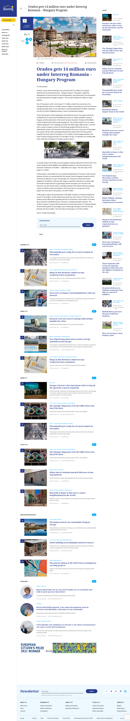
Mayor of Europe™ (4, 50)
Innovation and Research (72, 708)
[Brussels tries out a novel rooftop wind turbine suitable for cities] (35, 323)
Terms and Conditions (53, 718)
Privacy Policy (66, 718)
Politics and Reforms (46, 708)
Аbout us (4, 32)
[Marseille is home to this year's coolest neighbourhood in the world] (35, 497)
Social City (5, 44)
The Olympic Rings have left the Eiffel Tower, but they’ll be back (72, 407)
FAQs (42, 718)
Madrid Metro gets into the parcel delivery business (112, 314)
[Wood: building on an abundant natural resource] (35, 547)
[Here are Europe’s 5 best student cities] (107, 325)
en (24, 21)
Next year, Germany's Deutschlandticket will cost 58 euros (72, 294)
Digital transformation (71, 706)
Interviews (5, 54)
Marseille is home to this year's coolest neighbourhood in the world (67, 494)
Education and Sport (98, 708)
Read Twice (5, 46)
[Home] (21, 8)
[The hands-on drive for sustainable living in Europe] (35, 527)
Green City (5, 41)
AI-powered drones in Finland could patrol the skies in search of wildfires (112, 291)
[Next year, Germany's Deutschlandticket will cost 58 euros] (35, 298)
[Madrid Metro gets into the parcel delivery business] (107, 303)
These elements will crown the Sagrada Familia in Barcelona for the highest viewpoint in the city (112, 267)
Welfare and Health (98, 711)
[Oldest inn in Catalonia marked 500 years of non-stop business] (35, 477)
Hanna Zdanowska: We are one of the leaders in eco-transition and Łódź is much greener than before (64, 591)
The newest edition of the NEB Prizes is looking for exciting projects (73, 564)
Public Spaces (121, 708)
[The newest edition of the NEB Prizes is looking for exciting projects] (35, 568)
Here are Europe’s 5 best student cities (112, 334)
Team (21, 708)
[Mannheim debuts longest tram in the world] (107, 103)
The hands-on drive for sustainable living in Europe (70, 523)
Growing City (6, 35)
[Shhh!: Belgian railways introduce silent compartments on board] (107, 191)
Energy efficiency (121, 711)
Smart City (5, 38)
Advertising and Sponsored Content (83, 718)
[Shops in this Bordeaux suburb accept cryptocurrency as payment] (35, 277)
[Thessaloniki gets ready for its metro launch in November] (35, 257)
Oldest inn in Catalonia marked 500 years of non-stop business (72, 473)
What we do (23, 706)
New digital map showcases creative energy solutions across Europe (70, 340)
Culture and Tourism (98, 706)
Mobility (119, 706)
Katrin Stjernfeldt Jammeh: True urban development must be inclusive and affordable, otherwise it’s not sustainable (62, 608)
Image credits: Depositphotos (105, 718)
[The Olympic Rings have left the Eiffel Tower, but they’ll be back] (35, 410)
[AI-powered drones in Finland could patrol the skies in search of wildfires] (107, 281)
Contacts (22, 711)
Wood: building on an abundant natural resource (72, 542)
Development (44, 711)
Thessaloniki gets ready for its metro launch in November (71, 253)
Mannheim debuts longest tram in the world (113, 111)
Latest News (5, 29)
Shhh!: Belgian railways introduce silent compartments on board (112, 200)
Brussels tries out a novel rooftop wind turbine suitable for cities (71, 320)
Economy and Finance (26, 26)
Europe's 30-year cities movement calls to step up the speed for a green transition (72, 386)
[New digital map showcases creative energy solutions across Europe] (35, 344)
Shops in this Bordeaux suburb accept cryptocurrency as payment (67, 273)
